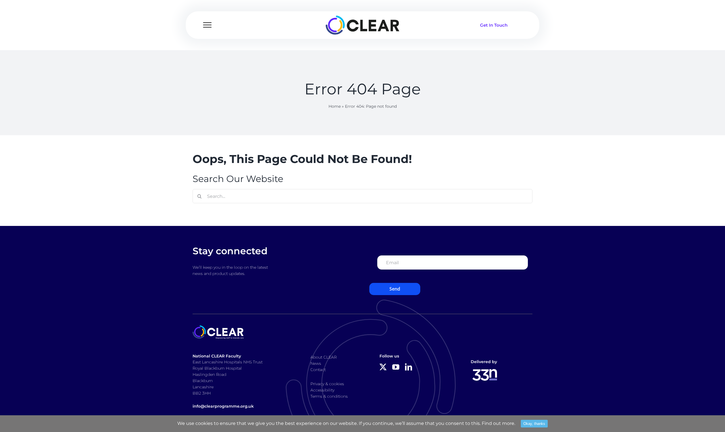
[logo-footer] (218, 327)
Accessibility (322, 390)
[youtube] (395, 366)
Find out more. (498, 423)
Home (335, 106)
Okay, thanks (534, 424)
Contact (318, 369)
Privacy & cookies (327, 383)
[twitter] (383, 366)
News (315, 363)
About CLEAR (323, 357)
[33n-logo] (484, 371)
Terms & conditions (329, 396)
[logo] (362, 17)
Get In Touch (494, 25)
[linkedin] (408, 366)
